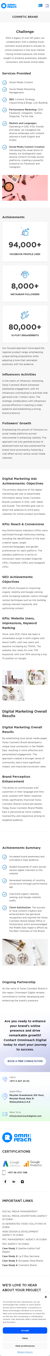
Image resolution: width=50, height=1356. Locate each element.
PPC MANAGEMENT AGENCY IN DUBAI (24, 1239)
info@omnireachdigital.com (25, 1116)
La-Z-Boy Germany (20, 1256)
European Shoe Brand (22, 1260)
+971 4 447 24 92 (19, 1081)
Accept (25, 1330)
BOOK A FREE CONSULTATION (25, 1061)
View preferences (25, 1346)
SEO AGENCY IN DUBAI (15, 1244)
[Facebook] (5, 1181)
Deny (25, 1338)
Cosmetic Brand (19, 1265)
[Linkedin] (14, 1181)
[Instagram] (22, 1181)
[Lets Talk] (40, 6)
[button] (45, 1296)
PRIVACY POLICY (25, 1352)
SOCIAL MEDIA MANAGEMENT (20, 1211)
